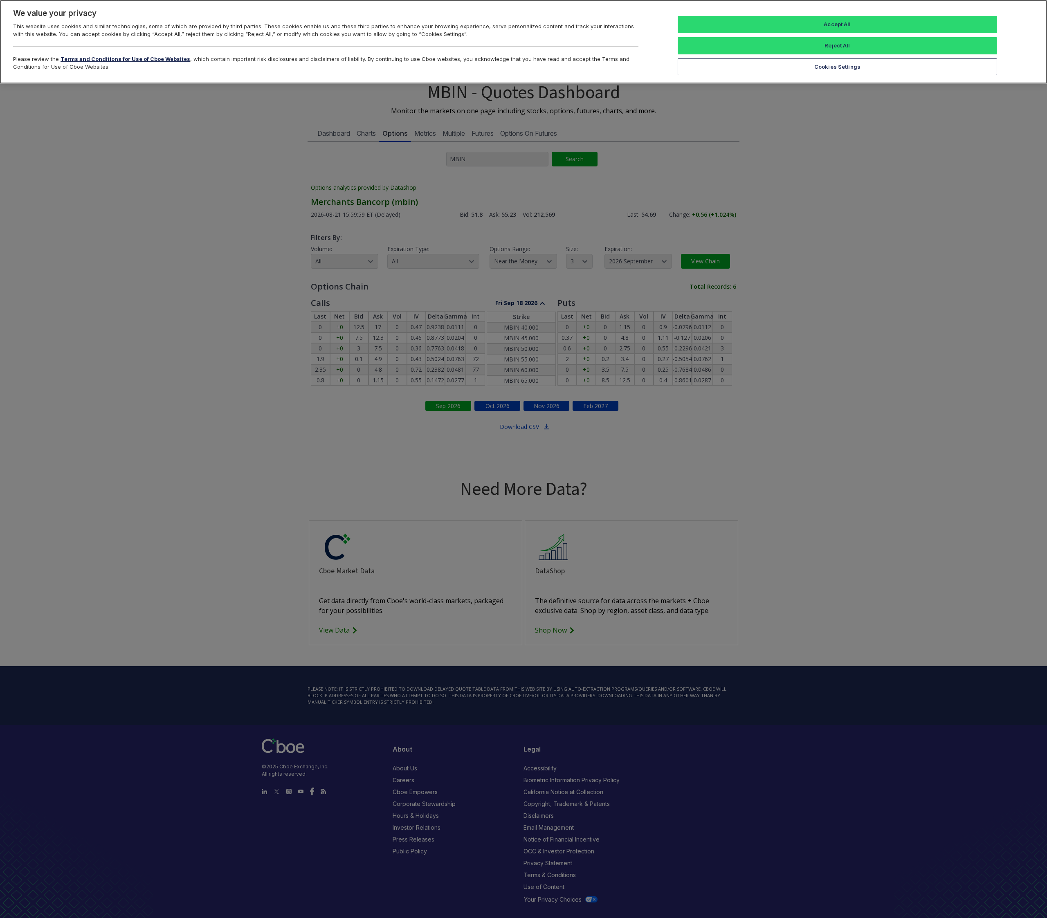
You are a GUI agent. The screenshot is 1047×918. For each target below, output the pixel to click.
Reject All (837, 45)
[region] (523, 41)
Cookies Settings (837, 66)
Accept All (837, 24)
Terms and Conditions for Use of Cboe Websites (125, 59)
